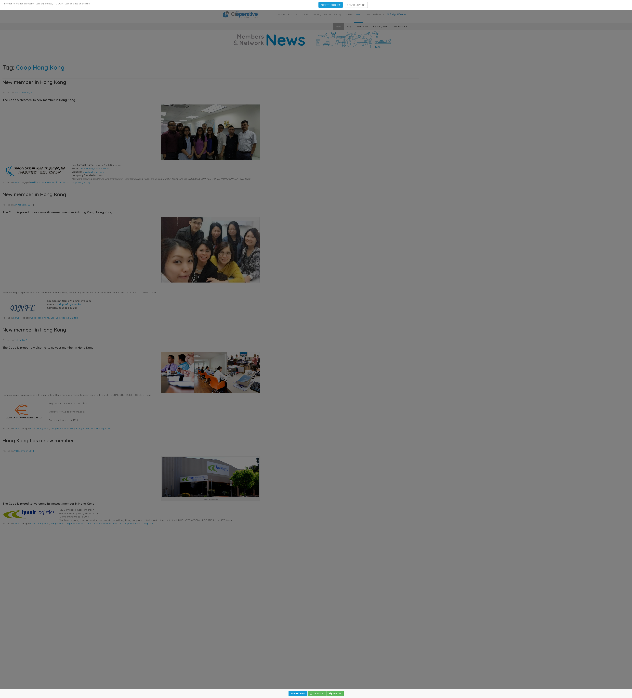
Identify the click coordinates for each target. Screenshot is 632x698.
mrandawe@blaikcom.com (95, 168)
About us (292, 14)
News (359, 14)
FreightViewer (397, 14)
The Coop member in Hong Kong (136, 523)
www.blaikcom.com (93, 171)
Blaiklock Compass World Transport (50, 182)
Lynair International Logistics (101, 523)
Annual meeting (332, 14)
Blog (349, 26)
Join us (304, 14)
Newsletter (362, 26)
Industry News (381, 26)
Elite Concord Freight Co (96, 428)
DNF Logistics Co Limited (64, 317)
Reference (378, 14)
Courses (348, 14)
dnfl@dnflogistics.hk (69, 304)
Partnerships (400, 26)
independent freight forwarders (68, 523)
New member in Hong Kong (34, 82)
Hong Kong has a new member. (38, 440)
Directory (316, 14)
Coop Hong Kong (80, 182)
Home (281, 14)
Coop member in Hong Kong (66, 428)
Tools (367, 14)
